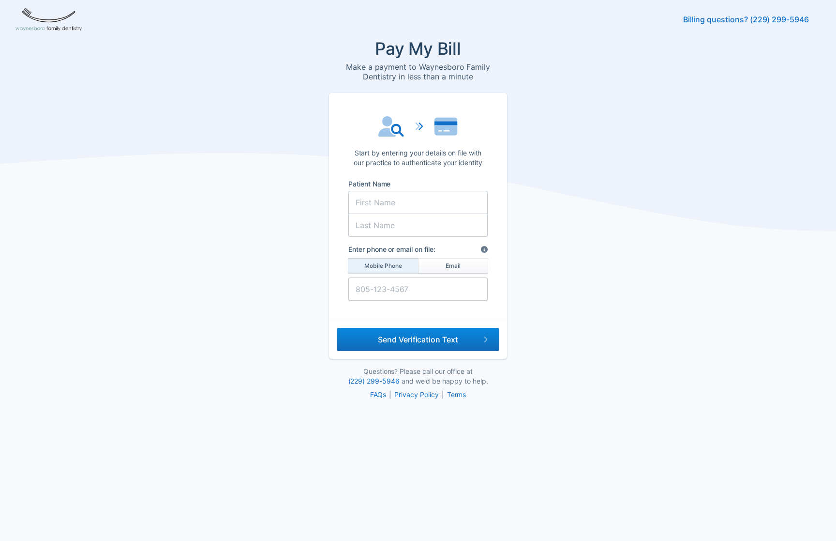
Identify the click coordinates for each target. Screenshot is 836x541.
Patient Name (369, 184)
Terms (456, 394)
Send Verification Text (418, 339)
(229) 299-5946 (374, 381)
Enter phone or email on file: (391, 249)
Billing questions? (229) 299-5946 (746, 19)
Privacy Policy (416, 394)
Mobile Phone (383, 265)
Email (453, 265)
